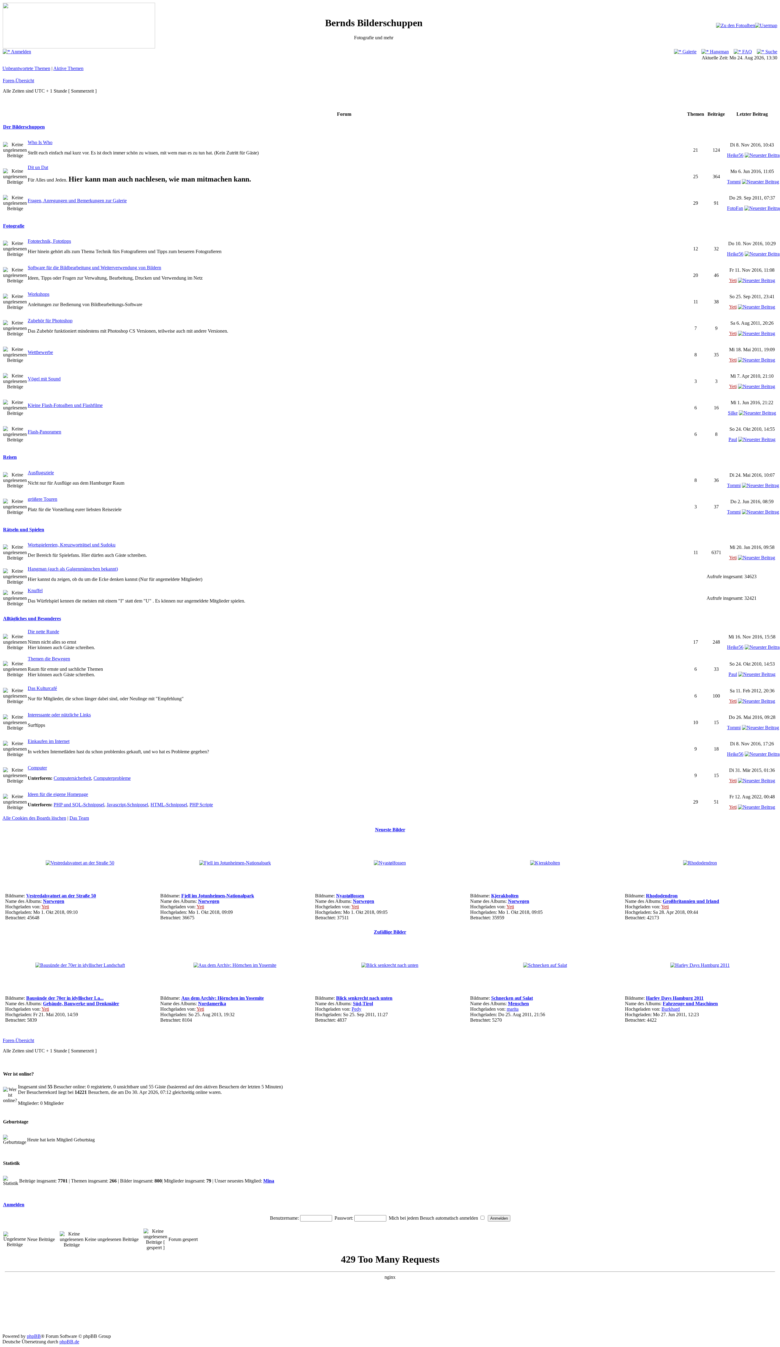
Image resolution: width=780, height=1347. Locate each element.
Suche (770, 51)
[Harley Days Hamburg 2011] (700, 965)
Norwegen (53, 901)
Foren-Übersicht (18, 80)
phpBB (34, 1336)
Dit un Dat (38, 167)
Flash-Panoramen (44, 431)
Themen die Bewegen (49, 658)
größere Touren (42, 499)
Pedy (356, 1009)
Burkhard (670, 1009)
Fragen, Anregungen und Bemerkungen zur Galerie (77, 200)
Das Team (79, 818)
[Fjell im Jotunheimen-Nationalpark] (235, 862)
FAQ (746, 51)
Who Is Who (40, 142)
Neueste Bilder (390, 829)
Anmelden (20, 51)
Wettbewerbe (40, 352)
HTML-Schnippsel (169, 804)
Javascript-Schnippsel (127, 804)
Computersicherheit (72, 778)
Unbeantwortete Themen (26, 68)
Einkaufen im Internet (48, 741)
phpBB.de (69, 1341)
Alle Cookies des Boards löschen (34, 818)
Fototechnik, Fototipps (49, 241)
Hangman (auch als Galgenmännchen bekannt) (73, 568)
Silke (733, 412)
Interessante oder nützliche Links (59, 714)
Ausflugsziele (41, 472)
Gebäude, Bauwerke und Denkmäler (81, 1003)
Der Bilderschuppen (24, 126)
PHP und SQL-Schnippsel (79, 804)
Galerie (689, 51)
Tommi (734, 181)
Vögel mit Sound (44, 378)
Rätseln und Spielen (23, 529)
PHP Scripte (201, 804)
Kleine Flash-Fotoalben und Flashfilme (65, 405)
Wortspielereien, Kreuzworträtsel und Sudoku (71, 544)
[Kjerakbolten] (545, 862)
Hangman (719, 51)
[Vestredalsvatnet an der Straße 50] (80, 862)
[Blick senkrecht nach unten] (389, 965)
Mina (268, 1180)
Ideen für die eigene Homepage (58, 794)
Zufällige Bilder (390, 932)
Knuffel (35, 590)
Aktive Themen (68, 68)
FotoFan (735, 208)
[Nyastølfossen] (390, 862)
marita (513, 1009)
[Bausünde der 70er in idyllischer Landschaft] (80, 965)
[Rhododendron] (700, 862)
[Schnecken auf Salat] (545, 965)
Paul (733, 439)
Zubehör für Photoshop (50, 320)
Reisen (10, 457)
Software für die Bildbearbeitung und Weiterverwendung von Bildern (94, 267)
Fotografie (13, 225)
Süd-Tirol (363, 1003)
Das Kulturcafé (42, 688)
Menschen (518, 1003)
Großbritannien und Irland (691, 901)
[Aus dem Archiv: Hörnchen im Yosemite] (234, 965)
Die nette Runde (43, 631)
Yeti (733, 280)
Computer (37, 767)
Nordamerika (212, 1003)
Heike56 (735, 155)
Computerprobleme (112, 778)
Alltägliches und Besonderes (32, 618)
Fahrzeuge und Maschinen (690, 1003)
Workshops (38, 294)
